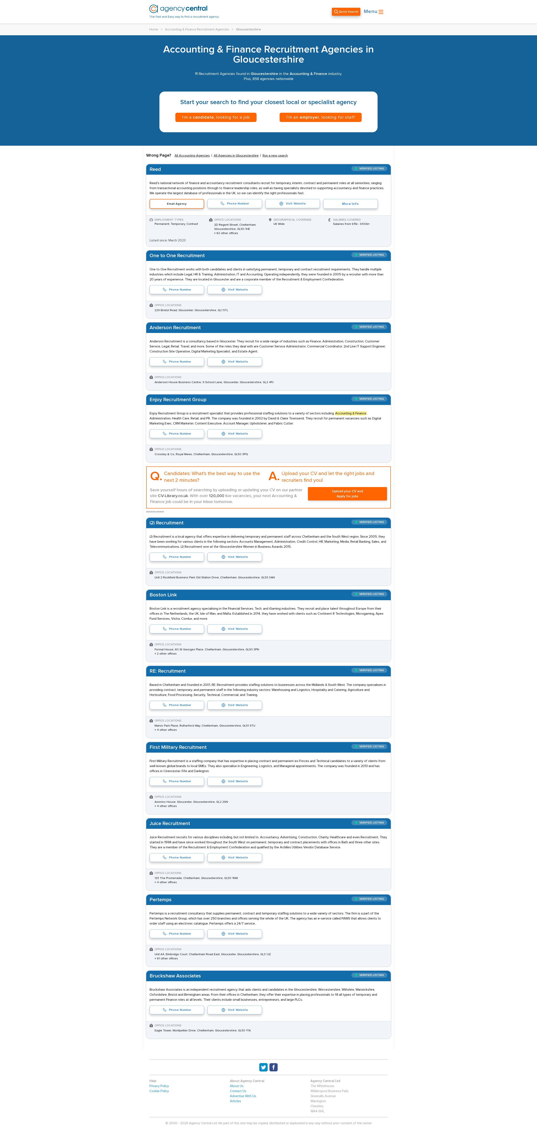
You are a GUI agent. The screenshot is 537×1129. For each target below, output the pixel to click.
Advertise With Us (243, 1096)
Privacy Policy (159, 1086)
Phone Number (238, 203)
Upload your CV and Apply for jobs (347, 494)
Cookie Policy (159, 1091)
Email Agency (176, 203)
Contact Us (238, 1091)
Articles (235, 1101)
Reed (155, 169)
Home (153, 29)
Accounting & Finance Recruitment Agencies (197, 29)
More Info (350, 204)
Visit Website (296, 203)
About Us (237, 1086)
